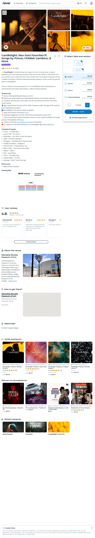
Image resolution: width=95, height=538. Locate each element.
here (26, 113)
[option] (78, 77)
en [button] (81, 3)
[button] (78, 77)
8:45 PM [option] (78, 70)
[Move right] (93, 352)
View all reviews (31, 241)
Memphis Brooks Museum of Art (9, 295)
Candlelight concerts (25, 122)
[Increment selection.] (87, 105)
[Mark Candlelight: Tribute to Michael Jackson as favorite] (90, 343)
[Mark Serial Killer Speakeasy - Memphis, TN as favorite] (21, 385)
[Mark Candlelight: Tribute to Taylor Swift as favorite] (44, 343)
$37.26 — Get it (78, 112)
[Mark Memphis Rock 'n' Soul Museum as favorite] (90, 385)
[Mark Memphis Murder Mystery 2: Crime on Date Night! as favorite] (67, 385)
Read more (13, 281)
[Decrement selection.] (69, 105)
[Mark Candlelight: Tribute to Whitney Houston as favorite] (21, 343)
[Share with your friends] (55, 56)
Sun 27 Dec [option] (78, 63)
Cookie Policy (30, 534)
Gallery (87, 48)
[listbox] (78, 63)
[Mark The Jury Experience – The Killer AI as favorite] (44, 385)
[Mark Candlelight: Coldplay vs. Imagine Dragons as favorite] (67, 343)
